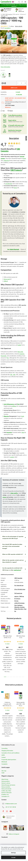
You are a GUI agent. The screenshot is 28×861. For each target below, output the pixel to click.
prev (1, 659)
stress (4, 497)
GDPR (3, 778)
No (15, 634)
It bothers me (5, 817)
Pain (18, 404)
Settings (13, 852)
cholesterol (6, 160)
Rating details (18, 26)
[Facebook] (3, 834)
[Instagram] (7, 834)
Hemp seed (7, 279)
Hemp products (5, 804)
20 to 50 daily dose (19, 610)
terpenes (21, 353)
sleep (23, 432)
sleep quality (14, 493)
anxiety (12, 457)
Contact (3, 780)
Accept (13, 857)
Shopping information (7, 773)
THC (8, 357)
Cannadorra (7, 28)
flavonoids (3, 355)
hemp (15, 187)
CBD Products (16, 170)
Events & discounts (6, 815)
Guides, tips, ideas (6, 813)
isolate (19, 345)
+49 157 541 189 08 (10, 830)
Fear (15, 632)
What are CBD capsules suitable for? (11, 574)
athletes (14, 406)
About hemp (4, 802)
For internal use (18, 606)
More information (5, 66)
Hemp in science (5, 806)
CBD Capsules (18, 599)
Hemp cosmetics (5, 809)
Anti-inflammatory (9, 404)
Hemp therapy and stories (8, 807)
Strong (16, 622)
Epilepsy (19, 626)
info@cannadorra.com (11, 826)
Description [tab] (14, 138)
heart (24, 158)
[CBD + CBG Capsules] (9, 75)
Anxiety (22, 628)
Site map (3, 793)
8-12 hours (17, 619)
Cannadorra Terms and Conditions (10, 775)
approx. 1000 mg (19, 617)
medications (17, 591)
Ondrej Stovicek (14, 249)
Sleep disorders (18, 630)
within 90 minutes (19, 624)
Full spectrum (18, 614)
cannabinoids (8, 183)
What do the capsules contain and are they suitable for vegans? (11, 582)
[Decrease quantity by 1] (18, 83)
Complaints (4, 787)
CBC (11, 374)
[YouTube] (10, 834)
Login (2, 795)
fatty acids (20, 351)
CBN (14, 374)
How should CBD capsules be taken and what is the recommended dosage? (12, 565)
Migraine (6, 416)
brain (22, 416)
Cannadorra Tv (5, 819)
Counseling (4, 771)
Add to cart (14, 87)
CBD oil (6, 281)
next (25, 659)
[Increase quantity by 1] (25, 83)
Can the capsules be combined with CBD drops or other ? (12, 590)
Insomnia (9, 432)
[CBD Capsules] (3, 75)
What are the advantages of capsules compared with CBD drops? (10, 555)
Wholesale (4, 784)
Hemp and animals (6, 811)
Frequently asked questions (8, 782)
